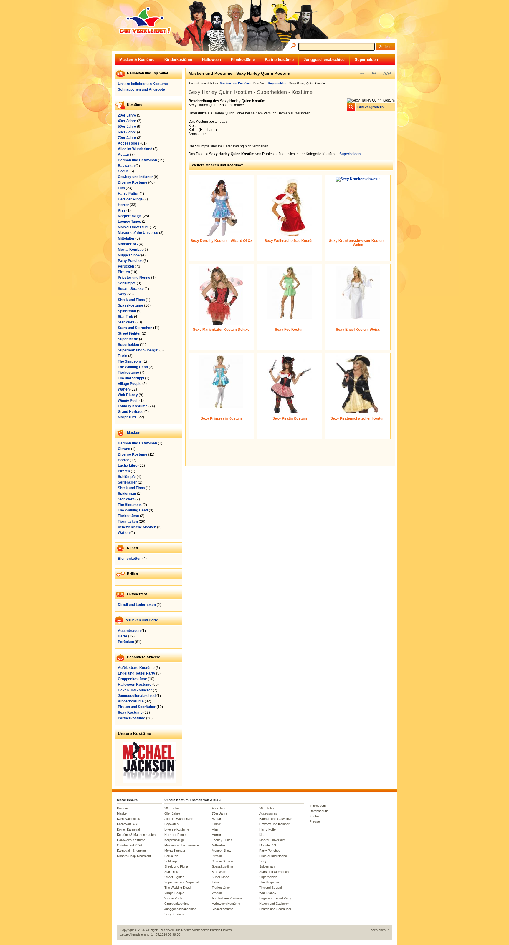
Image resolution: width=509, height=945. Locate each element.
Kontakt (315, 816)
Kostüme (123, 808)
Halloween (211, 59)
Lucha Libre (128, 466)
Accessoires (128, 143)
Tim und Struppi (131, 378)
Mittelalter (126, 238)
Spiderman (127, 311)
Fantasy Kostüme (133, 406)
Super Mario (128, 339)
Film (121, 188)
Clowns (124, 449)
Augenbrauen (129, 631)
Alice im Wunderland (135, 149)
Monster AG (128, 244)
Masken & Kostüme (136, 59)
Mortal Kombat (130, 250)
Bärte (122, 636)
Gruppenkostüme (132, 679)
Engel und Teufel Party (136, 673)
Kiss (121, 210)
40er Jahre (127, 121)
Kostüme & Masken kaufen (136, 834)
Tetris (122, 356)
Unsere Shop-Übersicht (134, 856)
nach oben (378, 930)
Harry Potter (128, 194)
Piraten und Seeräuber (137, 707)
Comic (123, 171)
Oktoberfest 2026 (129, 845)
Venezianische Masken (137, 527)
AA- (362, 73)
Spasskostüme (130, 305)
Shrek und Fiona (131, 300)
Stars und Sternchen (135, 328)
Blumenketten (129, 559)
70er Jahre (127, 138)
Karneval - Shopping (131, 850)
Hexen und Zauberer (135, 690)
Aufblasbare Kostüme (136, 668)
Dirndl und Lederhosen (137, 605)
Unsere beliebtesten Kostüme (143, 84)
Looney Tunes (129, 222)
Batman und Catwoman (137, 160)
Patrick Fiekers (221, 930)
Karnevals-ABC (128, 824)
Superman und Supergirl (138, 350)
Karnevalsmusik (128, 819)
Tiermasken (128, 521)
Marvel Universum (133, 227)
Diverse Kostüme (132, 182)
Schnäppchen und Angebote (141, 89)
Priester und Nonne (134, 277)
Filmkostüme (243, 59)
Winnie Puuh (128, 400)
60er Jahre (127, 132)
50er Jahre (127, 126)
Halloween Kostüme (134, 684)
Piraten (124, 272)
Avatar (123, 154)
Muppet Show (129, 255)
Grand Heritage (130, 412)
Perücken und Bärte (141, 620)
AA (374, 73)
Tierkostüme (128, 373)
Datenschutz (319, 811)
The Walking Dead (133, 367)
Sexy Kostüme (130, 712)
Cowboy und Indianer (135, 177)
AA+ (387, 73)
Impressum (318, 805)
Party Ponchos (130, 261)
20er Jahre (127, 115)
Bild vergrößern (370, 107)
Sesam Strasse (131, 289)
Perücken (126, 266)
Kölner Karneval (128, 829)
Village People (129, 384)
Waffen (124, 389)
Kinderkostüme (178, 59)
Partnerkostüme (279, 59)
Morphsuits (127, 417)
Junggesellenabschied (324, 59)
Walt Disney (128, 395)
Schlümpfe (127, 283)
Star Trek (125, 317)
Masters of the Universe (138, 233)
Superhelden (366, 59)
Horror (123, 205)
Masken (133, 433)
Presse (315, 821)
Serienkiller (127, 482)
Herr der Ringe (130, 199)
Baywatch (126, 166)
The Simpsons (130, 361)
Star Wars (126, 322)
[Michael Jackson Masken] (149, 782)
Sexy (122, 294)
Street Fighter (129, 333)
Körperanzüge (130, 216)
